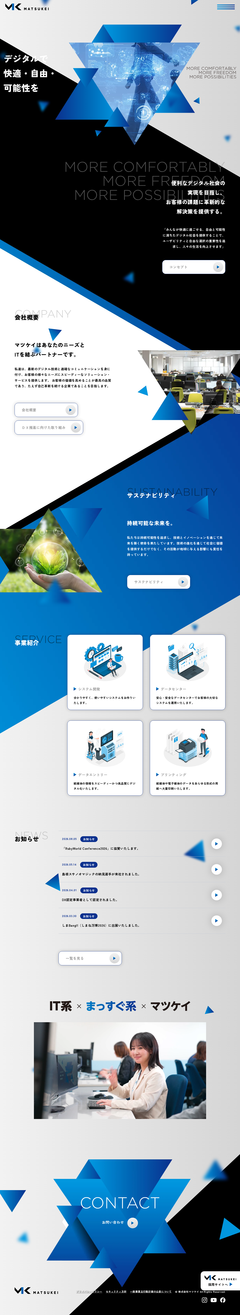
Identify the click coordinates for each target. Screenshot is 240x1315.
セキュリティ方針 (116, 1291)
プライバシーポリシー (89, 1291)
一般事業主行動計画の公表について (151, 1291)
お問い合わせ (113, 1222)
